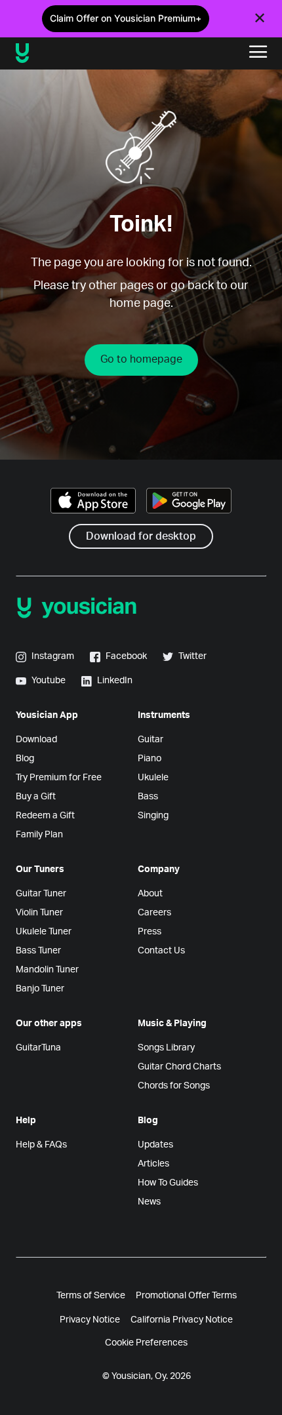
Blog (25, 758)
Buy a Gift (36, 796)
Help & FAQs (41, 1144)
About (150, 893)
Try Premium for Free (59, 777)
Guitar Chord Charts (179, 1066)
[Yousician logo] (66, 53)
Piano (149, 758)
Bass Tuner (38, 950)
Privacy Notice (90, 1320)
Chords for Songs (174, 1085)
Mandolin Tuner (47, 969)
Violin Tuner (39, 912)
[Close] (259, 18)
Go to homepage (141, 359)
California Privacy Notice (182, 1320)
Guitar (150, 739)
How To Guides (168, 1182)
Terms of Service (90, 1295)
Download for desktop (141, 536)
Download (36, 739)
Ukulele (153, 777)
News (149, 1201)
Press (149, 931)
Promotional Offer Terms (186, 1295)
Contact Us (161, 950)
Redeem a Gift (45, 815)
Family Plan (39, 834)
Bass (148, 796)
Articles (153, 1163)
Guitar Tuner (41, 893)
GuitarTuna (38, 1047)
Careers (154, 912)
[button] (258, 53)
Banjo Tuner (40, 988)
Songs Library (166, 1047)
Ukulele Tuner (43, 931)
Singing (153, 815)
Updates (155, 1144)
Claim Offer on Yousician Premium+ (125, 18)
